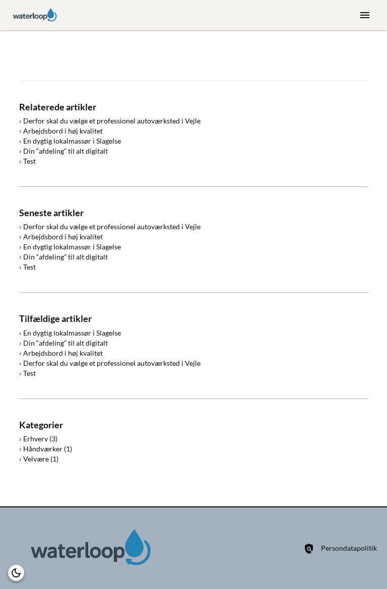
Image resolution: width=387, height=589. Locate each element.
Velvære (36, 458)
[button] (16, 573)
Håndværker (42, 448)
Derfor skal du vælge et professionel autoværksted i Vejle (112, 120)
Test (29, 161)
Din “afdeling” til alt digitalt (65, 151)
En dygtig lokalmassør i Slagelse (72, 141)
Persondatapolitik (349, 548)
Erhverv (35, 438)
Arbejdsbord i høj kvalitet (63, 130)
